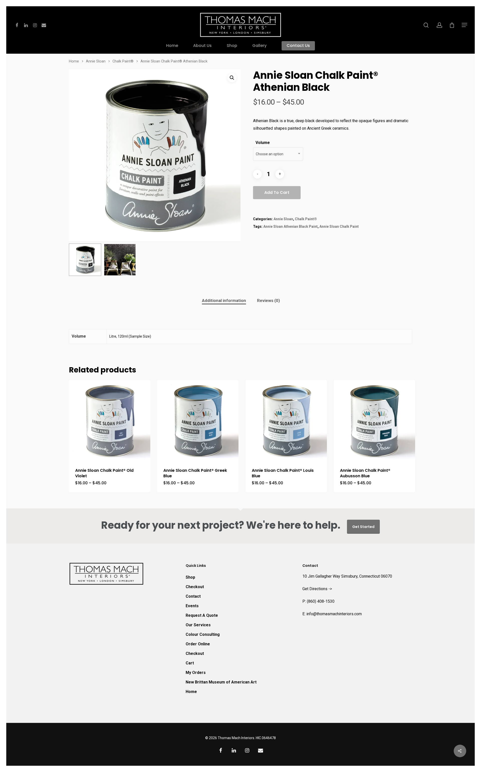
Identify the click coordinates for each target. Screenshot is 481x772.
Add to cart (276, 192)
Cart (190, 663)
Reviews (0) (268, 300)
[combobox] (278, 154)
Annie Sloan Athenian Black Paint (290, 226)
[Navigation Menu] (465, 24)
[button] (231, 77)
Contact (193, 596)
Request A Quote (202, 615)
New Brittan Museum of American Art (221, 682)
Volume (263, 142)
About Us (202, 45)
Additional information (224, 300)
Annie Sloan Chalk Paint (339, 226)
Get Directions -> (317, 588)
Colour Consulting (203, 634)
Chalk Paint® (123, 61)
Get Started (363, 526)
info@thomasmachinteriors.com (334, 613)
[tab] (224, 300)
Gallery (259, 45)
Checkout (195, 586)
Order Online (198, 644)
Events (192, 605)
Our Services (198, 625)
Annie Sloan (95, 61)
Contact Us (298, 45)
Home (172, 45)
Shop (232, 45)
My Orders (196, 672)
